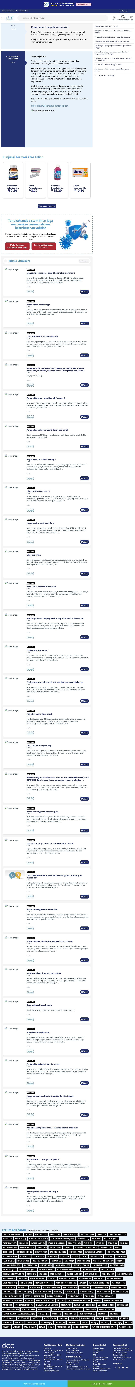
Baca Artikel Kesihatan (74, 1353)
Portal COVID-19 (72, 1364)
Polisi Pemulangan (100, 1371)
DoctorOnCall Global (121, 1348)
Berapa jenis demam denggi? (105, 75)
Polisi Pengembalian (51, 1371)
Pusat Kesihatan (72, 1348)
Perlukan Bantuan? (123, 20)
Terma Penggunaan (100, 1357)
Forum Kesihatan (72, 1350)
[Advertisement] (114, 95)
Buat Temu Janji (50, 1357)
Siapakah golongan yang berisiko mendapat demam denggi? (113, 47)
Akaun (114, 20)
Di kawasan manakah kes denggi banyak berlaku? (112, 41)
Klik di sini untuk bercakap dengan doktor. (49, 105)
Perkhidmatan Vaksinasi (53, 1366)
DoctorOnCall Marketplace (123, 1350)
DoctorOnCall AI (119, 1355)
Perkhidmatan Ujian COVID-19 (77, 1360)
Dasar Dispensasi (99, 1364)
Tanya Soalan (49, 1368)
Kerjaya (96, 1366)
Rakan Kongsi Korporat (101, 1368)
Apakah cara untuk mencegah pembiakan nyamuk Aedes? (112, 70)
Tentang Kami (98, 1350)
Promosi (47, 1362)
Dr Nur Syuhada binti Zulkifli (12, 57)
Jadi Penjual (123, 11)
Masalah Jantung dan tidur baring (106, 26)
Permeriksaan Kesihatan (53, 1359)
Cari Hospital (49, 1353)
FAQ (94, 1355)
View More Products (46, 206)
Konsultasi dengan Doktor (53, 1350)
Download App (84, 4)
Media (95, 1362)
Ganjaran (47, 1364)
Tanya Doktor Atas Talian (101, 1384)
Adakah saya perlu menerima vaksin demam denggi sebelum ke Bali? (113, 59)
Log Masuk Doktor (100, 1359)
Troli (131, 20)
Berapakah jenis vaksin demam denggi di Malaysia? (112, 37)
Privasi (95, 1353)
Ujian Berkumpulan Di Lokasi (77, 1367)
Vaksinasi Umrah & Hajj (52, 1355)
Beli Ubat (47, 1348)
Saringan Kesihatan (43, 246)
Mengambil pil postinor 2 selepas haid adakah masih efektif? (113, 32)
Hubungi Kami (98, 1348)
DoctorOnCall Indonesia (122, 1357)
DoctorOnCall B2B (120, 1353)
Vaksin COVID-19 (72, 1362)
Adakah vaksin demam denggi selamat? (108, 65)
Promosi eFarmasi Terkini (34, 1384)
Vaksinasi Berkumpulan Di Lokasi (78, 1369)
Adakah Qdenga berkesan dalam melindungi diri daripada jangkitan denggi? (112, 53)
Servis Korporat (119, 1359)
